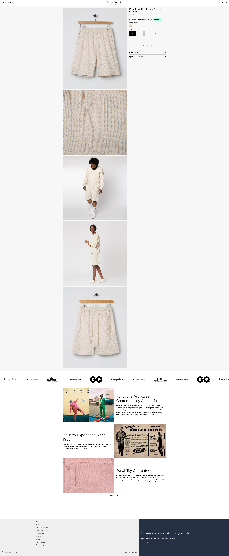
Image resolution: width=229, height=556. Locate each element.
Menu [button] (37, 521)
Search (38, 524)
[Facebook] (126, 552)
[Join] (224, 542)
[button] (4, 3)
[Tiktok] (129, 552)
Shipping (38, 539)
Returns (38, 536)
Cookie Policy (40, 533)
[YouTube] (136, 552)
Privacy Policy (40, 530)
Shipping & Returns (137, 56)
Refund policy (40, 545)
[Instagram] (133, 552)
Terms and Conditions (42, 527)
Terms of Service (41, 542)
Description (135, 52)
